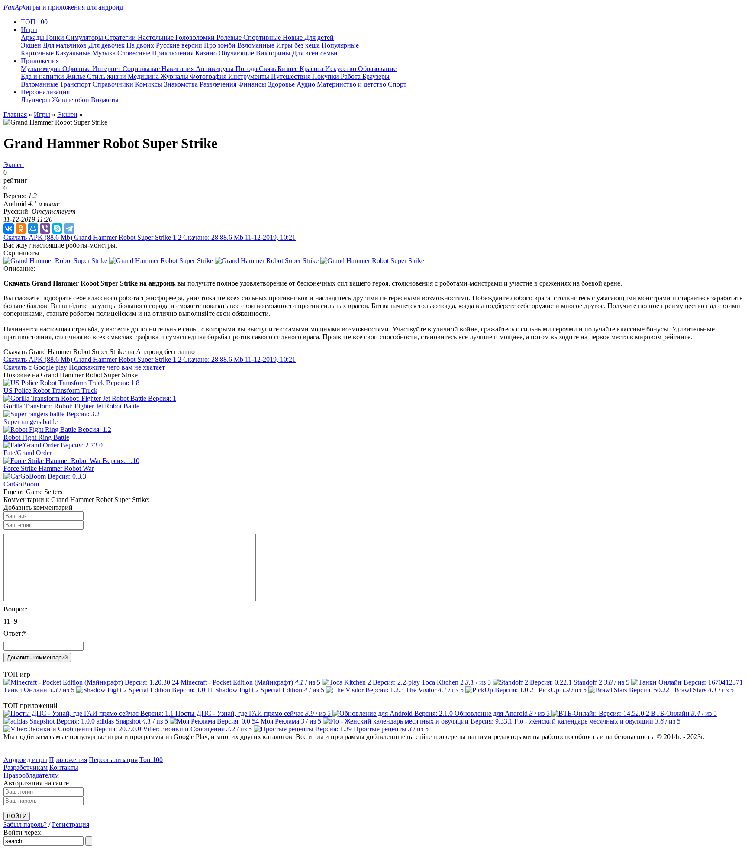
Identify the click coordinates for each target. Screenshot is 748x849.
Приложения (68, 759)
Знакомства (182, 84)
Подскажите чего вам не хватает (117, 367)
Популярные (340, 45)
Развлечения (219, 84)
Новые (293, 37)
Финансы (253, 84)
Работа (351, 76)
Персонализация (113, 759)
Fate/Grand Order (27, 453)
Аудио (307, 84)
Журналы (175, 76)
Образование (377, 68)
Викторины (274, 53)
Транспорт (76, 84)
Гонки (56, 37)
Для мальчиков (65, 45)
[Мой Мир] (33, 228)
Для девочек (107, 45)
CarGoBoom (21, 484)
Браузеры (376, 76)
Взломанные (256, 45)
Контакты (63, 767)
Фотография (209, 76)
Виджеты (105, 99)
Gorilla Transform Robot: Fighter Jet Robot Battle (71, 406)
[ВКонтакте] (8, 228)
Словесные (134, 53)
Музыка (104, 53)
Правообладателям (31, 775)
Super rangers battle (30, 421)
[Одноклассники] (21, 228)
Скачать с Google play (35, 367)
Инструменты (249, 76)
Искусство (341, 68)
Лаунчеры (35, 99)
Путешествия (291, 76)
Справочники (114, 84)
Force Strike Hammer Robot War (48, 468)
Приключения (173, 53)
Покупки (326, 76)
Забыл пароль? (25, 824)
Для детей (319, 37)
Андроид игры (25, 759)
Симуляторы (85, 37)
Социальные (142, 68)
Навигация (178, 68)
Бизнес (288, 68)
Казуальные (73, 53)
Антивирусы (215, 68)
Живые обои (70, 99)
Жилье (76, 76)
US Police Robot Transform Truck (50, 390)
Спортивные (263, 37)
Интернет (107, 68)
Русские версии (180, 45)
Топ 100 (151, 759)
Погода (247, 68)
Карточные (38, 53)
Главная (15, 114)
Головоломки (195, 37)
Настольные (156, 37)
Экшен (32, 45)
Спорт (397, 84)
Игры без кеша (299, 45)
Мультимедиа (41, 68)
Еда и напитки (43, 76)
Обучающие (237, 53)
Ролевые (229, 37)
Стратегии (121, 37)
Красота (312, 68)
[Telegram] (69, 228)
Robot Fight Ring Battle (36, 437)
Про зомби (220, 45)
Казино (207, 53)
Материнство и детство (352, 84)
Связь (268, 68)
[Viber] (45, 228)
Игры (42, 114)
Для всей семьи (315, 53)
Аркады (33, 37)
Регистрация (70, 824)
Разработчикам (25, 767)
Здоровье (282, 84)
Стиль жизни (107, 76)
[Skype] (57, 228)
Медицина (144, 76)
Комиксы (149, 84)
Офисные (77, 68)
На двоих (141, 45)
